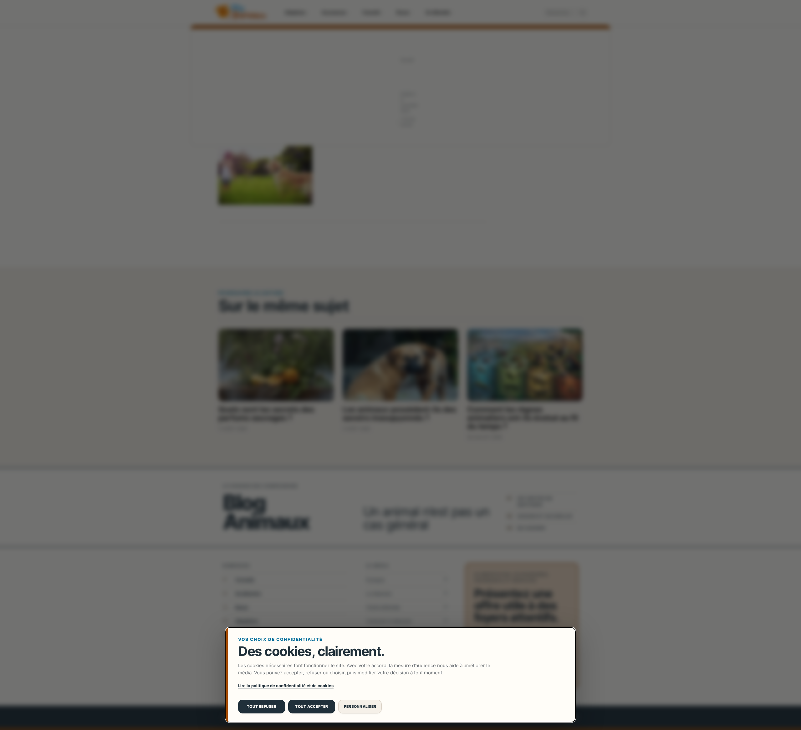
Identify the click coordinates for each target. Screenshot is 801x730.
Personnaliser (360, 706)
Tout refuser (261, 706)
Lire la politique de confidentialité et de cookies (286, 685)
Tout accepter (311, 706)
